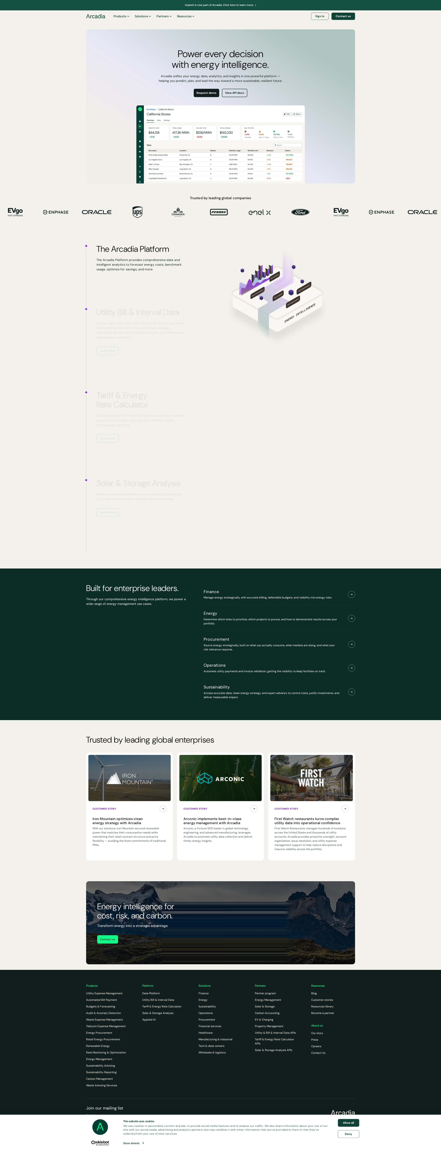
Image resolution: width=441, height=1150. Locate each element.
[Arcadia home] (343, 1113)
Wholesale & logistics (212, 1052)
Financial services (210, 1026)
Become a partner (322, 1013)
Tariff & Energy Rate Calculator (161, 1006)
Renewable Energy (98, 1046)
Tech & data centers (211, 1046)
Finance (204, 993)
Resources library (322, 1006)
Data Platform (151, 993)
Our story (317, 1033)
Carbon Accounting (267, 1013)
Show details (131, 1143)
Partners (162, 16)
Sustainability (207, 1006)
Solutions (141, 16)
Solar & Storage (265, 1006)
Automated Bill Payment (101, 1000)
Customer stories (322, 1000)
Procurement (207, 1019)
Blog (314, 993)
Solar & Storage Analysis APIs (273, 1050)
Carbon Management (99, 1079)
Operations (206, 1013)
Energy (203, 1000)
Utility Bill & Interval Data (158, 1000)
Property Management (269, 1026)
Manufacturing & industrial (215, 1039)
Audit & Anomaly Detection (103, 1013)
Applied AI (149, 1019)
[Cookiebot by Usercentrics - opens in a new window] (100, 1143)
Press (314, 1039)
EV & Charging (264, 1019)
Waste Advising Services (101, 1085)
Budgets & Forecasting (100, 1006)
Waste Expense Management (104, 1019)
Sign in (319, 16)
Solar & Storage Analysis (157, 1013)
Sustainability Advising (100, 1065)
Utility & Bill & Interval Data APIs (275, 1033)
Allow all (348, 1123)
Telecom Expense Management (106, 1026)
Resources (184, 16)
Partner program (265, 993)
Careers (316, 1046)
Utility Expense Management (104, 993)
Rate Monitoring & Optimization (106, 1052)
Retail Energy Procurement (103, 1039)
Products (119, 16)
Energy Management (99, 1059)
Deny (348, 1134)
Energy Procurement (99, 1033)
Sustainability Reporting (101, 1072)
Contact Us (318, 1053)
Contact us (343, 16)
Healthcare (206, 1033)
